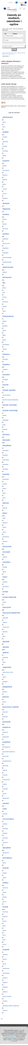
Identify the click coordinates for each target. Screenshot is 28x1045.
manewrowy (6, 536)
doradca (6, 214)
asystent (6, 161)
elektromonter (8, 267)
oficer (4, 636)
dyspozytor (5, 238)
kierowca (6, 434)
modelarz (5, 582)
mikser (4, 571)
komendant (5, 450)
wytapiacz (5, 987)
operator (6, 647)
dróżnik (4, 219)
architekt (5, 146)
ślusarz (4, 892)
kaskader (5, 429)
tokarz (4, 925)
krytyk (4, 493)
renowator (5, 789)
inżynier (6, 385)
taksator (5, 897)
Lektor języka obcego (8, 84)
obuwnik (5, 622)
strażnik (6, 868)
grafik (4, 335)
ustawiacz (5, 954)
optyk (4, 662)
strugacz (5, 873)
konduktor (5, 455)
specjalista (7, 848)
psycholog (5, 765)
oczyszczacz (6, 627)
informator (5, 359)
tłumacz (5, 921)
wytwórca (5, 991)
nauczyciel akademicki (11, 613)
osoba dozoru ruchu (8, 672)
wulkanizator (6, 968)
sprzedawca (7, 858)
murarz (4, 602)
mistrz (5, 577)
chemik (4, 193)
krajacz (4, 488)
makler (4, 527)
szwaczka (5, 887)
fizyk (4, 292)
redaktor (5, 784)
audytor (4, 165)
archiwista (5, 151)
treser (4, 939)
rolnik (5, 809)
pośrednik (5, 716)
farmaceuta (7, 277)
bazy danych (6, 170)
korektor (5, 484)
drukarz (4, 224)
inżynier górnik (6, 395)
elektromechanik (7, 262)
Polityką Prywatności (9, 1036)
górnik (4, 330)
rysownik (5, 813)
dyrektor (6, 234)
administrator (8, 117)
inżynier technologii (10, 410)
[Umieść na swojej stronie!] (4, 103)
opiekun (6, 652)
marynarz (5, 541)
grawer (4, 339)
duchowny (5, 228)
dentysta (6, 203)
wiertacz (5, 959)
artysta (4, 155)
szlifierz (5, 883)
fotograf (4, 306)
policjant (5, 691)
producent (5, 732)
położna (6, 697)
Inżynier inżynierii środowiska (10, 399)
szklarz (4, 877)
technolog (5, 911)
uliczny (4, 944)
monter (5, 592)
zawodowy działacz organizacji (11, 1005)
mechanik (6, 552)
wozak (4, 963)
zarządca (5, 1001)
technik (5, 907)
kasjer (4, 424)
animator (5, 137)
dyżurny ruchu (6, 243)
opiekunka (5, 657)
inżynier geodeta (9, 390)
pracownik (6, 722)
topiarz (4, 930)
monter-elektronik (9, 597)
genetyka (5, 326)
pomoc (4, 701)
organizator (7, 667)
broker (4, 184)
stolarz (4, 862)
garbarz (5, 321)
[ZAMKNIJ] (14, 1041)
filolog (4, 287)
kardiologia (5, 420)
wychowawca (6, 973)
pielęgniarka (7, 687)
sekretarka (5, 828)
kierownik (6, 440)
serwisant (5, 838)
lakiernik (5, 508)
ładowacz (5, 522)
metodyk (5, 567)
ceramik (5, 189)
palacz (4, 677)
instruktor (6, 375)
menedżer (6, 562)
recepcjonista (6, 779)
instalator (5, 369)
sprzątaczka (6, 852)
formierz (5, 297)
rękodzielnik (6, 798)
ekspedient (5, 248)
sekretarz (5, 833)
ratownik (5, 770)
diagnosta (6, 209)
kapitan (4, 415)
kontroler (6, 474)
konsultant (5, 469)
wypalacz (5, 982)
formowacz (5, 301)
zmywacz (5, 1010)
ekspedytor (5, 252)
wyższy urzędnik (7, 996)
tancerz (4, 901)
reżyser (4, 793)
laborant (6, 503)
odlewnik (5, 631)
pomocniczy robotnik (11, 707)
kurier (4, 497)
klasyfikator (7, 445)
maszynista (7, 546)
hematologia (6, 344)
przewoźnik (6, 756)
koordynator (6, 479)
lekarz (5, 513)
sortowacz (5, 842)
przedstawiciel (6, 747)
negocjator (5, 617)
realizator (5, 775)
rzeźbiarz (5, 824)
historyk (5, 349)
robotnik (6, 803)
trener (4, 935)
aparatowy (5, 141)
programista (6, 736)
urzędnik (6, 950)
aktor (4, 126)
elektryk (5, 272)
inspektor (6, 364)
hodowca (6, 354)
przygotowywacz (7, 761)
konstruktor (5, 464)
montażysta (6, 586)
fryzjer (4, 311)
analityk (6, 132)
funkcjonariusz (8, 316)
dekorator (5, 198)
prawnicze (6, 727)
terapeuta (5, 916)
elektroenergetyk (7, 257)
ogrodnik (6, 642)
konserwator (6, 459)
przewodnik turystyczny (9, 751)
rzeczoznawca (8, 819)
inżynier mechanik (10, 405)
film (4, 283)
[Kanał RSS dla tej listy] (2, 103)
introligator (5, 379)
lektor (4, 518)
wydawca (5, 977)
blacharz (5, 179)
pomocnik (5, 712)
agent (4, 122)
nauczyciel (7, 607)
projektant (6, 742)
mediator (5, 557)
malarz (4, 532)
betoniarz (5, 175)
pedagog (5, 681)
